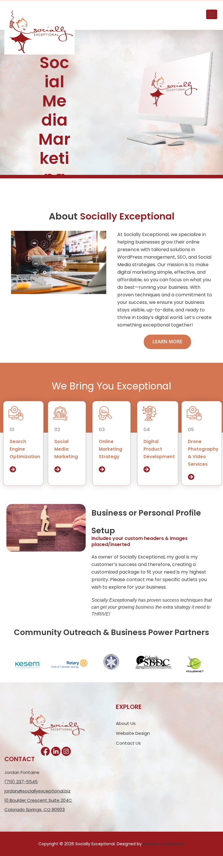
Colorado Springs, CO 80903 (34, 809)
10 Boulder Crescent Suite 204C (38, 800)
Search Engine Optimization (25, 449)
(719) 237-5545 (21, 782)
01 (12, 429)
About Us (126, 723)
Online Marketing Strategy (110, 449)
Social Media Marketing (66, 449)
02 (57, 429)
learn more (167, 341)
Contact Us (128, 743)
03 (102, 429)
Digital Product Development (159, 449)
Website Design (133, 733)
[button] (211, 14)
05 (191, 429)
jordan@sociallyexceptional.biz (37, 791)
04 (146, 429)
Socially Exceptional (164, 844)
